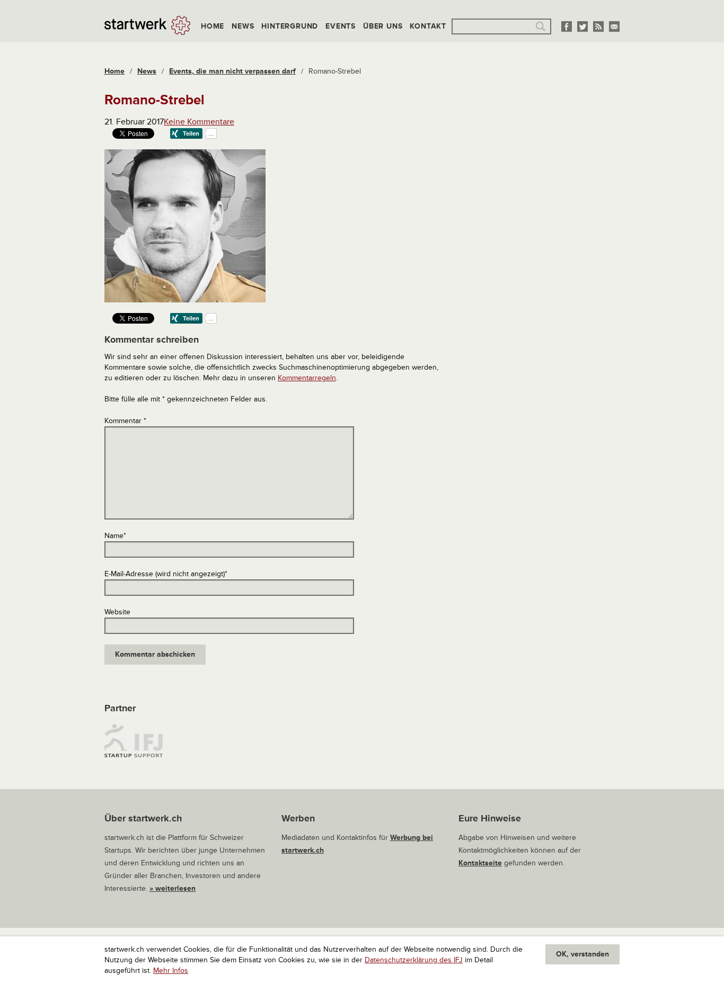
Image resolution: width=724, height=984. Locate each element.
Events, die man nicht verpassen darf (232, 71)
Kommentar (125, 420)
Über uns (382, 26)
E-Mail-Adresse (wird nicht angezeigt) (165, 573)
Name (115, 535)
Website (117, 611)
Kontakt (428, 26)
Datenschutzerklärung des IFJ (414, 959)
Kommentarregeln (307, 377)
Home (212, 26)
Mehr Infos (170, 970)
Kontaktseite (480, 862)
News (243, 26)
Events (340, 26)
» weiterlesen (172, 888)
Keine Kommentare (199, 122)
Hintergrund (289, 26)
